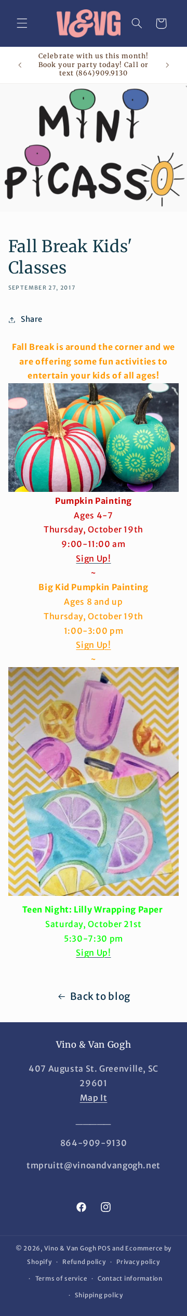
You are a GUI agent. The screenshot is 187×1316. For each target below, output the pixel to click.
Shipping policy (99, 1295)
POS (104, 1248)
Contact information (130, 1278)
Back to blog (100, 996)
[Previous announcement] (19, 65)
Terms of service (61, 1278)
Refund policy (84, 1262)
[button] (22, 23)
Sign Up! (93, 645)
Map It (94, 1098)
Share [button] (32, 319)
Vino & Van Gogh (70, 1248)
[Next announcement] (167, 65)
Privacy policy (137, 1262)
